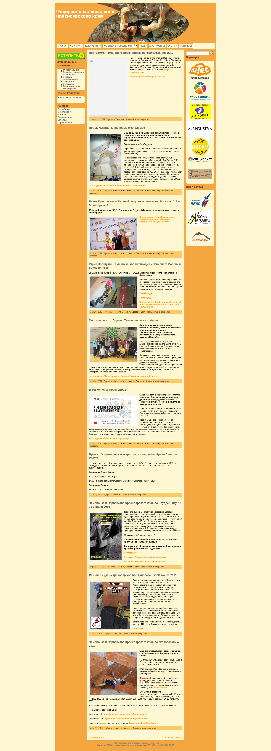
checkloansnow (159, 687)
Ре (145, 557)
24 (152, 58)
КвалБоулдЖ (145, 293)
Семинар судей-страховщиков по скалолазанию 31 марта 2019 (133, 575)
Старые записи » (173, 737)
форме (102, 723)
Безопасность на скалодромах (71, 87)
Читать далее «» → (119, 185)
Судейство (68, 81)
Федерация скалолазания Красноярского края (138, 743)
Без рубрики (64, 109)
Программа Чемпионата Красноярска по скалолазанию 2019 (131, 52)
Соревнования (65, 122)
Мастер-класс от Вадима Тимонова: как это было (123, 320)
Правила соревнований (70, 78)
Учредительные (71, 70)
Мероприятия (64, 112)
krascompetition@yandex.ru (143, 723)
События (62, 120)
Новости (62, 114)
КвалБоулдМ (145, 298)
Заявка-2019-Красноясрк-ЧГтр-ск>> (147, 76)
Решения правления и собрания (73, 73)
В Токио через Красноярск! (108, 389)
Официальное (65, 117)
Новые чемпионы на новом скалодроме (117, 127)
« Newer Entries (96, 737)
